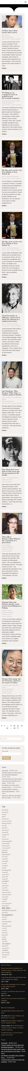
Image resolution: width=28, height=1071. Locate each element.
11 (18, 726)
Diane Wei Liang (5, 845)
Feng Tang (4, 856)
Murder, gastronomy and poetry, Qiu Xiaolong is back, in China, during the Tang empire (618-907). (13, 970)
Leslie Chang (4, 885)
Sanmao (3, 919)
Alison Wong (4, 809)
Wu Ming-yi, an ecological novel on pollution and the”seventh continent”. (11, 95)
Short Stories (5, 35)
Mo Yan (5, 908)
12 (21, 726)
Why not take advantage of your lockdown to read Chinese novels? (13, 985)
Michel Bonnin (4, 905)
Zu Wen (3, 956)
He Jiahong (4, 872)
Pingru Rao (4, 912)
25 (14, 728)
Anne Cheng (4, 812)
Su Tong (3, 928)
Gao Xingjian (4, 861)
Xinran (3, 937)
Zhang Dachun (5, 954)
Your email (5, 751)
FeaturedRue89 (6, 101)
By (7, 37)
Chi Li (3, 836)
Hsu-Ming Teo (4, 874)
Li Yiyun (4, 899)
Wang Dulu (4, 934)
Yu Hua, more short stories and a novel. (10, 31)
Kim (2, 1032)
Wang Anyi (4, 932)
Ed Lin (4, 852)
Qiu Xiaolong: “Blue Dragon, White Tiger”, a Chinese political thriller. (12, 393)
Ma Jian (3, 901)
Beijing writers (4, 818)
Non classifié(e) (6, 545)
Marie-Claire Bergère (6, 903)
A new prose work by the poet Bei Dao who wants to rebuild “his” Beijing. (13, 978)
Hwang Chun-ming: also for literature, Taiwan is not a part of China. (11, 681)
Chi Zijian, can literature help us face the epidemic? (13, 992)
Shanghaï (4, 923)
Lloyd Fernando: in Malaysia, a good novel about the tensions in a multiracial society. (11, 318)
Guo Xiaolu (4, 865)
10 (14, 726)
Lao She (4, 881)
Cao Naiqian (4, 832)
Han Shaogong (5, 870)
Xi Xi (3, 939)
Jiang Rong (4, 876)
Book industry (4, 830)
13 (7, 728)
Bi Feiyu (3, 825)
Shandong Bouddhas (6, 921)
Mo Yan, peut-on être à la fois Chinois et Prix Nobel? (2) (12, 172)
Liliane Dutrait (4, 890)
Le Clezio (3, 883)
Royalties (3, 917)
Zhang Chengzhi (5, 952)
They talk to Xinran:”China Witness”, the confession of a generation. (11, 539)
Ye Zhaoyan (4, 945)
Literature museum (5, 892)
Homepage (5, 770)
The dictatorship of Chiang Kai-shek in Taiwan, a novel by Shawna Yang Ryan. (12, 1028)
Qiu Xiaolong (7, 915)
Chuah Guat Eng (6, 841)
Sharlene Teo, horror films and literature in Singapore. (13, 999)
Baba (3, 816)
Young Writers (4, 948)
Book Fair (4, 827)
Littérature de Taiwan (6, 894)
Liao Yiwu (4, 887)
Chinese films (4, 839)
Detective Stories (6, 397)
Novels (13, 101)
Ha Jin (3, 867)
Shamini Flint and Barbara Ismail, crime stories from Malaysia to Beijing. (11, 605)
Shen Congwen (5, 926)
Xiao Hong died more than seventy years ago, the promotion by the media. (11, 472)
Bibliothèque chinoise (6, 823)
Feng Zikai (4, 858)
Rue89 (18, 101)
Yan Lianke (5, 943)
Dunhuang (4, 850)
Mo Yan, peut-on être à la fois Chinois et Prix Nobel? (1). (12, 243)
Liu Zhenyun (4, 896)
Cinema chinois (5, 843)
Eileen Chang (5, 854)
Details (4, 68)
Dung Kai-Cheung (5, 847)
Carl (2, 1011)
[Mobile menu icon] (25, 2)
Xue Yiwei (4, 941)
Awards (3, 814)
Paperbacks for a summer (8, 910)
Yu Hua (4, 950)
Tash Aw (3, 930)
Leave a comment (15, 39)
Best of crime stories (6, 821)
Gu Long (3, 863)
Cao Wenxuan (4, 834)
